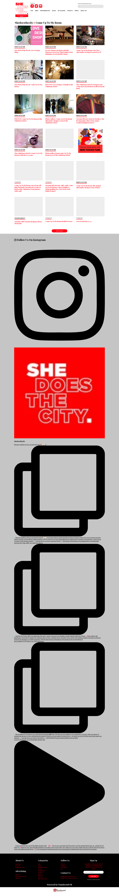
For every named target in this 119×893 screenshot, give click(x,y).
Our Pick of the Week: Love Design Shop (27, 51)
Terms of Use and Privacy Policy (69, 878)
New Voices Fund (19, 867)
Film (32, 10)
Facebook (63, 865)
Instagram (64, 867)
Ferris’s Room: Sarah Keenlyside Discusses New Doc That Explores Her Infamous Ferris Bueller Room (59, 52)
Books (54, 10)
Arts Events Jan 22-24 (83, 221)
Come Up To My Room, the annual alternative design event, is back (88, 187)
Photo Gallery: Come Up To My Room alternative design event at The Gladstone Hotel (58, 121)
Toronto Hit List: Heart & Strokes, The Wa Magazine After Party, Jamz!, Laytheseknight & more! (90, 121)
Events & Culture (19, 47)
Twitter (63, 864)
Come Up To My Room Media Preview (58, 221)
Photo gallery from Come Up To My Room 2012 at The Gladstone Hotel (58, 154)
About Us (83, 10)
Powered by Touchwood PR (59, 884)
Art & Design (61, 10)
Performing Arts (45, 10)
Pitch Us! (17, 865)
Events (77, 10)
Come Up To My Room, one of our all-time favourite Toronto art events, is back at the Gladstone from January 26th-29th (28, 188)
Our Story (18, 864)
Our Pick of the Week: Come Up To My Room (28, 85)
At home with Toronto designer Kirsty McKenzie (28, 222)
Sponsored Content (20, 876)
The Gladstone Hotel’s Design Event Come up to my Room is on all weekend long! (90, 86)
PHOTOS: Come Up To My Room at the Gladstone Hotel (28, 120)
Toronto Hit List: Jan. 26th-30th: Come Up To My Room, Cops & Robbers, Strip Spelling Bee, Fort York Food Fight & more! (59, 188)
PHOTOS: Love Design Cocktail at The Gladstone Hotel (59, 85)
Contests (70, 10)
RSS (62, 869)
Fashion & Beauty (19, 218)
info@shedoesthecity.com (68, 876)
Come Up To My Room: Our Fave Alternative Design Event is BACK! (88, 51)
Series (36, 10)
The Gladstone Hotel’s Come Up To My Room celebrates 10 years (28, 154)
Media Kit (17, 875)
